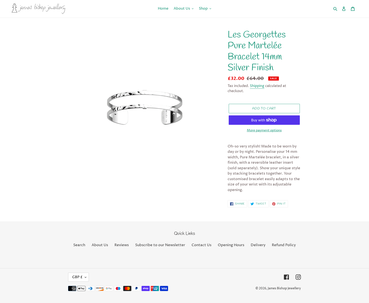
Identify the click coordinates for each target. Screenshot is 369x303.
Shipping (257, 86)
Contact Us (201, 245)
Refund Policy (284, 245)
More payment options (264, 130)
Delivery (258, 245)
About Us (100, 245)
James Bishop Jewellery (284, 288)
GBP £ (77, 277)
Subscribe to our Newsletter (160, 245)
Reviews (121, 245)
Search (79, 245)
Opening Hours (231, 245)
